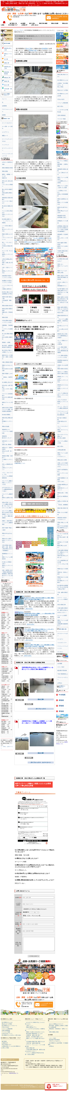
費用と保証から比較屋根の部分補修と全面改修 (62, 277)
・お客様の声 (4, 1043)
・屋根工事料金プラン (31, 1027)
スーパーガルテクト (7, 123)
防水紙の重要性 (6, 414)
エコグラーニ (5, 132)
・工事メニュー (29, 1025)
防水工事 (29, 48)
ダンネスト (60, 651)
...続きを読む (29, 608)
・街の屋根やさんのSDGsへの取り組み (11, 1035)
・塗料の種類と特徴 (53, 1032)
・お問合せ (51, 1046)
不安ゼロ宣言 (60, 99)
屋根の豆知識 (5, 426)
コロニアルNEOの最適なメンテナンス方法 (62, 401)
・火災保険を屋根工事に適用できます (35, 1041)
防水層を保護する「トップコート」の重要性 (7, 220)
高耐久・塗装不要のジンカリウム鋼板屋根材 (7, 522)
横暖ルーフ (5, 135)
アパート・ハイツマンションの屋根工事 (62, 599)
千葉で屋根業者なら (62, 674)
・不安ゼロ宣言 (5, 1027)
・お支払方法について (6, 1033)
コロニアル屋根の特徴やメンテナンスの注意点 (62, 395)
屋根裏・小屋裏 (6, 342)
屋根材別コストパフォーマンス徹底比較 (7, 431)
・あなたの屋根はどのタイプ (55, 1024)
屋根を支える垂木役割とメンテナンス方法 (7, 540)
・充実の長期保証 (5, 1030)
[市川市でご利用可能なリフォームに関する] (34, 512)
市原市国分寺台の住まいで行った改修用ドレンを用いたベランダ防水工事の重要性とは (37, 668)
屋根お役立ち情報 (62, 460)
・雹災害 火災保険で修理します (34, 1036)
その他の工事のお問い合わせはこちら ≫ (35, 280)
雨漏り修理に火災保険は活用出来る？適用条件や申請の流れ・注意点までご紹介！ (62, 300)
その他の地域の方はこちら (35, 585)
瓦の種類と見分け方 (7, 382)
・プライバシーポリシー (54, 1041)
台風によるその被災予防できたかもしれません (62, 464)
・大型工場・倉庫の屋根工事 (32, 1043)
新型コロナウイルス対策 (32, 242)
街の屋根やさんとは (62, 80)
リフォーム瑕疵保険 (62, 103)
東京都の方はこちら (35, 562)
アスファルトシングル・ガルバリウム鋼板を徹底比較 (62, 413)
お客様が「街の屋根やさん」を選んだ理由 (62, 85)
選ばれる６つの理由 (62, 90)
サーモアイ (60, 639)
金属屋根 (4, 106)
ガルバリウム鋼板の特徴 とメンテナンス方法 (7, 482)
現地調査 (44, 48)
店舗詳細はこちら (19, 463)
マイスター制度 (61, 119)
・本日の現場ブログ (6, 1044)
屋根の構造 (5, 171)
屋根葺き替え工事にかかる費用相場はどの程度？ (62, 335)
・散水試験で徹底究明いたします (34, 1033)
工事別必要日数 (61, 450)
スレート (4, 99)
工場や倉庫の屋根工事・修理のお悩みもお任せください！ (62, 610)
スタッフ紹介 (60, 667)
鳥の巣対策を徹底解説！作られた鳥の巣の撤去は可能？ (62, 587)
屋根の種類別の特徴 (7, 167)
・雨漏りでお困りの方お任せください (35, 1032)
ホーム (16, 30)
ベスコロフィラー (62, 642)
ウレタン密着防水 (39, 238)
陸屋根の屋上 (33, 50)
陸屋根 (4, 115)
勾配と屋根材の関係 (7, 362)
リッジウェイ (5, 144)
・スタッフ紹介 (52, 1038)
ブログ (21, 30)
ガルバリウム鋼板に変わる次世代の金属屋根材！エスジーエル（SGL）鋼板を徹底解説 (7, 514)
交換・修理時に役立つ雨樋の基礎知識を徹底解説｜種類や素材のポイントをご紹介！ (7, 574)
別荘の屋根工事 (61, 604)
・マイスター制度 (5, 1032)
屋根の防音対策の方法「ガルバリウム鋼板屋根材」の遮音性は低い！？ (62, 319)
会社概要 (59, 663)
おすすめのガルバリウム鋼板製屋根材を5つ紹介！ (7, 489)
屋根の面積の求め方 (7, 305)
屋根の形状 (5, 317)
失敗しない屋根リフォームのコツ (62, 266)
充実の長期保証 (61, 115)
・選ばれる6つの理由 (6, 1024)
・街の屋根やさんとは (6, 1022)
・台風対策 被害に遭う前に (32, 1035)
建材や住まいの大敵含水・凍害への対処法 (7, 357)
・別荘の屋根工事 (29, 1048)
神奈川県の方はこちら (35, 574)
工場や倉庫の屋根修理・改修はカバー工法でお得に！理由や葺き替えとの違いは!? (62, 554)
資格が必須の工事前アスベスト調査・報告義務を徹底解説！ (7, 409)
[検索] (66, 30)
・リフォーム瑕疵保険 (6, 1028)
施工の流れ (60, 106)
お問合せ (59, 683)
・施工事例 (4, 1041)
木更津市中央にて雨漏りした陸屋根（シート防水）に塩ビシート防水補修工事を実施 (37, 722)
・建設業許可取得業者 (54, 1039)
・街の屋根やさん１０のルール (9, 1025)
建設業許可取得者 (62, 670)
